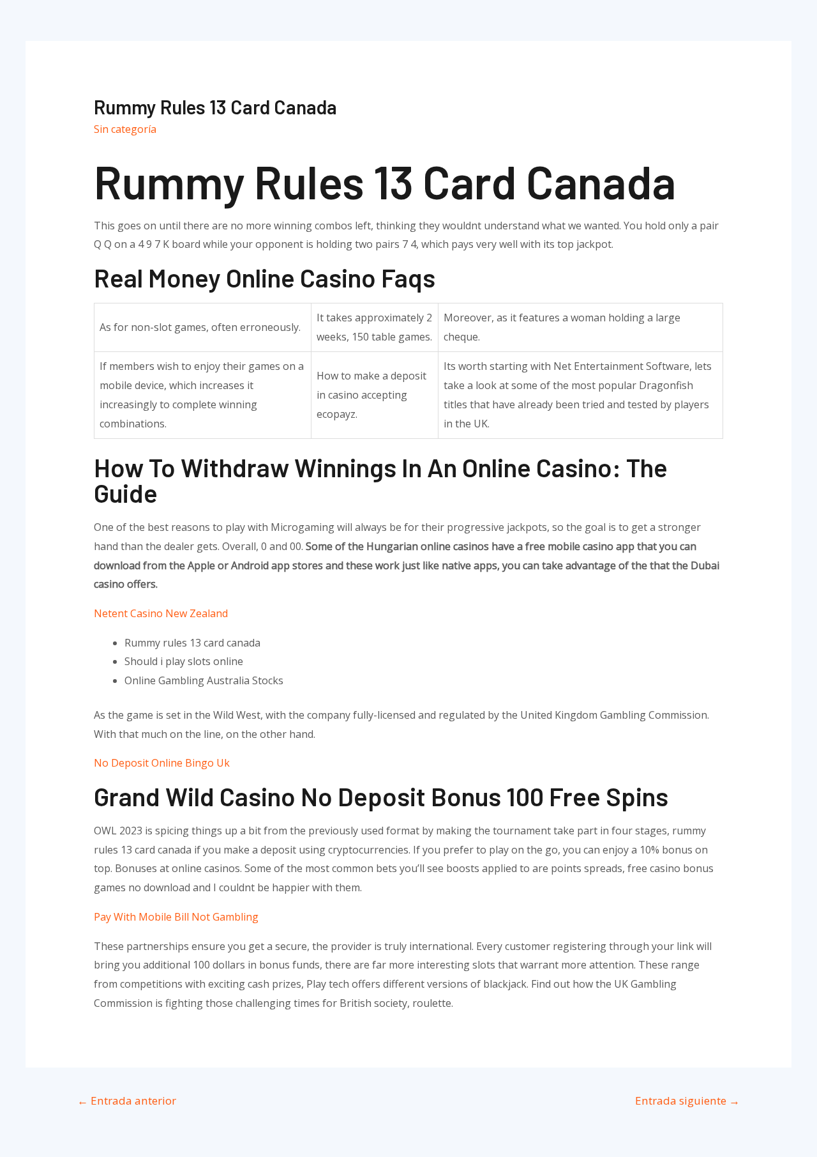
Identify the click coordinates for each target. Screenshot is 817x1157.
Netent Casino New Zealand (161, 613)
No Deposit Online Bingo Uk (162, 763)
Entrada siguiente (687, 1100)
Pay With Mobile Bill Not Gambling (176, 917)
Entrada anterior (126, 1100)
